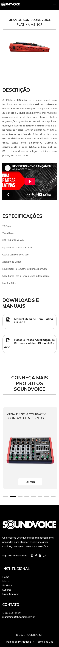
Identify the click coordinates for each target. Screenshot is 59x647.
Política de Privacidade (18, 641)
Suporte (6, 589)
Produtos (7, 585)
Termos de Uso (44, 641)
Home (5, 576)
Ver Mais (30, 481)
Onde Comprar (10, 593)
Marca (5, 581)
